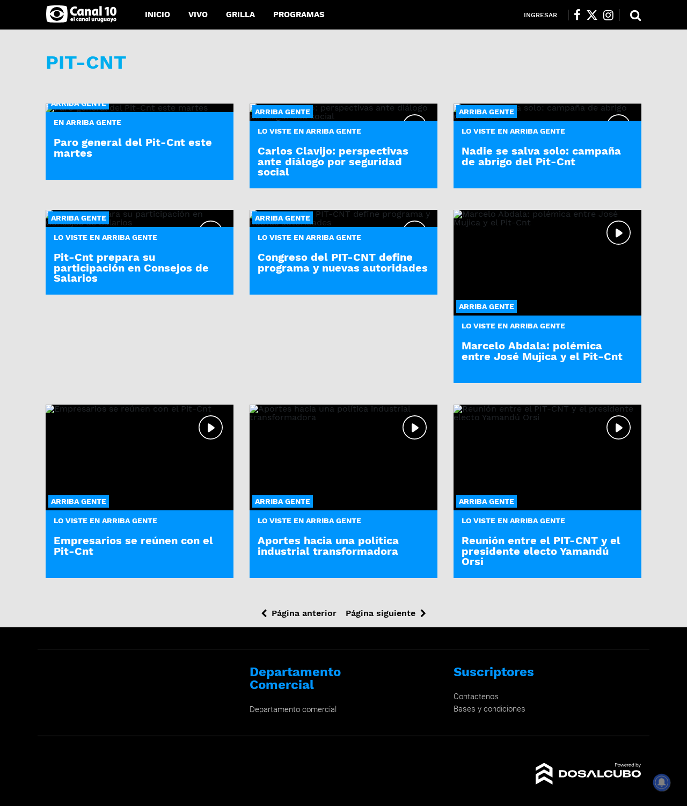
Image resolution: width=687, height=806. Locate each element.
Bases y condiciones (489, 709)
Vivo (198, 14)
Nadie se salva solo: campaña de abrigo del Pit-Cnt (541, 155)
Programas (299, 14)
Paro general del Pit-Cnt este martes (133, 147)
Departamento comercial (293, 709)
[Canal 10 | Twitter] (592, 15)
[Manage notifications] (661, 782)
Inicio (157, 14)
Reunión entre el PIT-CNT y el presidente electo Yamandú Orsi (541, 550)
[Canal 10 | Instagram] (608, 15)
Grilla (240, 14)
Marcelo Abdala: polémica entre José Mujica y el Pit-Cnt (542, 350)
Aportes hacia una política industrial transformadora (328, 545)
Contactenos (476, 696)
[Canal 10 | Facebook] (577, 15)
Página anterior (304, 613)
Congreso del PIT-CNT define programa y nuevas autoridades (343, 262)
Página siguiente (380, 613)
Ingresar (540, 15)
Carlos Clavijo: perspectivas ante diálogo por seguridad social (333, 161)
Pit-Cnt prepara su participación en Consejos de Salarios (131, 267)
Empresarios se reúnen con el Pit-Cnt (133, 545)
